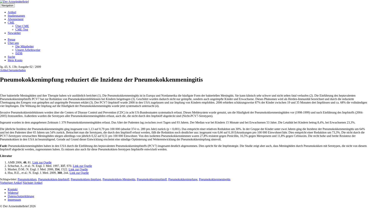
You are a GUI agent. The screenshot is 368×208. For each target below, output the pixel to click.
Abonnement (15, 19)
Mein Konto (15, 60)
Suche (11, 56)
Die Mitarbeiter (24, 46)
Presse (11, 39)
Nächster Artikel (32, 182)
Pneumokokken (27, 179)
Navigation (7, 5)
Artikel (12, 12)
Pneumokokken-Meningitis (119, 179)
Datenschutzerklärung (21, 196)
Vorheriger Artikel (11, 182)
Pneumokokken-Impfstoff (53, 179)
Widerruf (13, 192)
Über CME (22, 26)
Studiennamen (16, 15)
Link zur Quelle (42, 162)
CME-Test (21, 29)
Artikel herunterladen (13, 70)
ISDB (18, 53)
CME (11, 22)
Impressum (14, 199)
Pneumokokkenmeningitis (214, 179)
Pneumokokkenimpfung (182, 179)
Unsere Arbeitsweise (27, 49)
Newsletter (14, 33)
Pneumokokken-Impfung (86, 179)
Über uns (13, 43)
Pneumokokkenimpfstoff (152, 179)
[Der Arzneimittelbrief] (14, 1)
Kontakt (12, 189)
